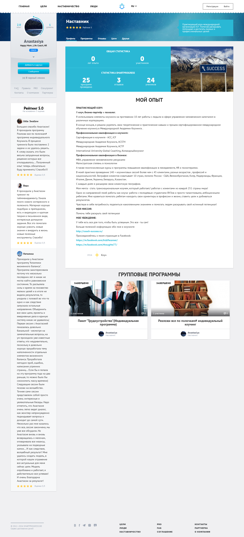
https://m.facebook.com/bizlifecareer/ (97, 240)
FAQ (16, 88)
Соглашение (165, 532)
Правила (26, 88)
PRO (36, 88)
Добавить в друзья (33, 64)
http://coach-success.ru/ (89, 231)
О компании (33, 92)
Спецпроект (47, 88)
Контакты (19, 92)
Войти (227, 6)
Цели (43, 6)
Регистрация (212, 6)
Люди (94, 6)
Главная (24, 6)
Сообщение (33, 71)
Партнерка (47, 92)
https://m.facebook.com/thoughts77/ (96, 244)
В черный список (35, 77)
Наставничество (68, 6)
